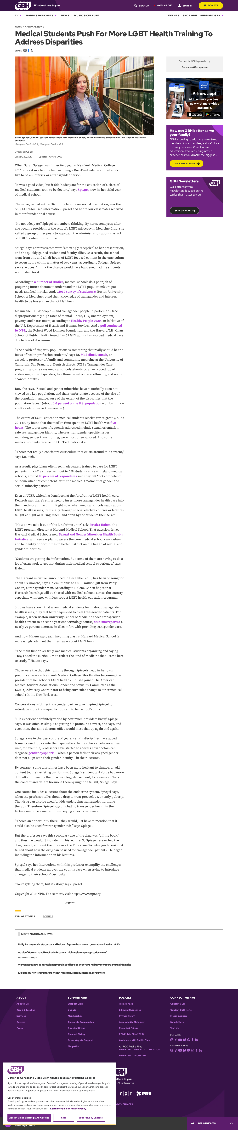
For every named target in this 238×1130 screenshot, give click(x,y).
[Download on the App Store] (195, 114)
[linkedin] (196, 1039)
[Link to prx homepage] (144, 1093)
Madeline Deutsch (94, 355)
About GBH (23, 1003)
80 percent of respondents (58, 476)
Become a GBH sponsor (195, 67)
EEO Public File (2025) (131, 1034)
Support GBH (210, 15)
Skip (63, 1117)
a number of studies (48, 282)
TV (17, 15)
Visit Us (174, 1028)
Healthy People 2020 (86, 321)
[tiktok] (176, 1039)
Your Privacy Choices (119, 1104)
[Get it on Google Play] (213, 114)
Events (173, 15)
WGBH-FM (125, 1055)
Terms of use (126, 1003)
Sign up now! (183, 210)
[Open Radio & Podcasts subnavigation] (55, 15)
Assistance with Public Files (134, 1040)
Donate (213, 5)
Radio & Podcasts (39, 15)
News (65, 15)
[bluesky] (184, 1039)
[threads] (188, 1039)
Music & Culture (86, 15)
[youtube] (180, 1039)
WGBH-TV (125, 1049)
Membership (75, 1016)
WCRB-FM (140, 1055)
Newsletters (177, 1022)
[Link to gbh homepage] (23, 5)
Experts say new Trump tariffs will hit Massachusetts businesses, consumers (61, 972)
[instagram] (172, 1039)
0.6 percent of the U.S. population (77, 403)
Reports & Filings (128, 1028)
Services (21, 1016)
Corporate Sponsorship (81, 1022)
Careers (21, 1022)
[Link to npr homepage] (126, 1093)
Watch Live (164, 5)
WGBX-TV (139, 1049)
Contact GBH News (181, 1010)
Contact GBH (177, 1003)
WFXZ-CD (154, 1049)
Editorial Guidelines (130, 1010)
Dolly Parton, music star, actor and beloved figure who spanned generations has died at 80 (68, 944)
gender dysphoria (41, 753)
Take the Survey (185, 163)
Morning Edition (27, 957)
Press (20, 1028)
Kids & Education (26, 1010)
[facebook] (192, 1039)
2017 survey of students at (77, 292)
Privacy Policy (127, 1016)
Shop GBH (190, 15)
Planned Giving (76, 1034)
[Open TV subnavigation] (20, 15)
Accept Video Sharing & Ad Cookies (29, 1117)
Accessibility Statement (132, 1022)
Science (48, 916)
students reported (107, 622)
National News (34, 26)
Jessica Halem (100, 525)
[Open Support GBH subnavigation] (222, 15)
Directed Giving (76, 1028)
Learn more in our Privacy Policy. (68, 1108)
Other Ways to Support (80, 1040)
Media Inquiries (178, 1016)
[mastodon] (188, 1050)
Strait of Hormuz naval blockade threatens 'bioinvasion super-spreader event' (62, 952)
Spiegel (83, 190)
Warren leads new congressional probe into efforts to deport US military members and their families (74, 964)
